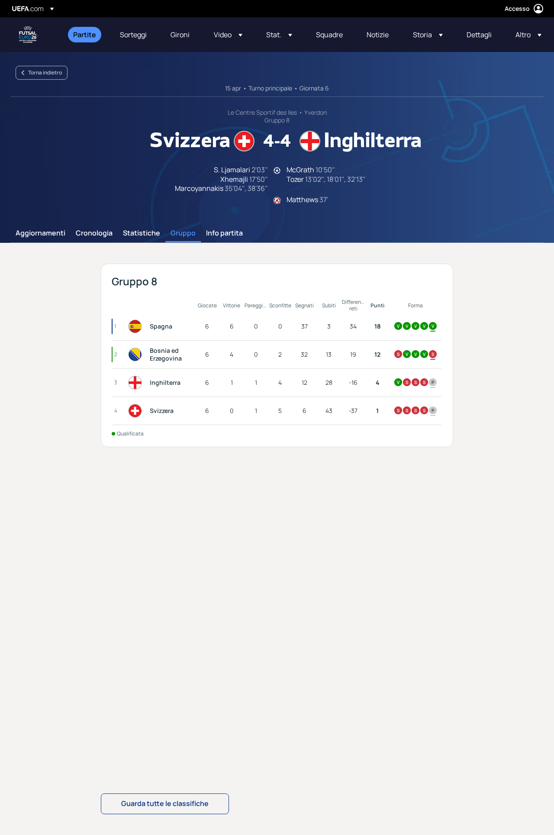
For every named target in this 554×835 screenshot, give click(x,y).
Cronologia (94, 233)
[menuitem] (86, 34)
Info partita (224, 233)
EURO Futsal (28, 34)
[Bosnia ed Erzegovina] (136, 354)
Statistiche (141, 233)
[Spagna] (136, 326)
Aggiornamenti (40, 233)
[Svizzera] (136, 411)
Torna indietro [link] (45, 72)
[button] (228, 34)
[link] (85, 34)
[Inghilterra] (136, 383)
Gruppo (183, 233)
